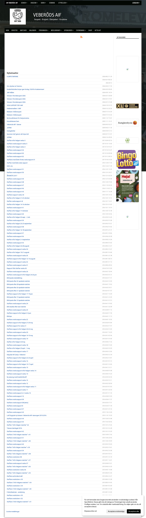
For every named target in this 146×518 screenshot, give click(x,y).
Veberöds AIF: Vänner (14, 124)
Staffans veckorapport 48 (15, 182)
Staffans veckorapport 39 (15, 220)
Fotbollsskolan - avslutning (16, 492)
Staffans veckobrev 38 (14, 457)
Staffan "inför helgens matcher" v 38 (19, 454)
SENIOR (23, 3)
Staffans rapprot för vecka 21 (16, 326)
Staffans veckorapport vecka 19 (17, 339)
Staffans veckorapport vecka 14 (17, 374)
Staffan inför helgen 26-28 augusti (18, 246)
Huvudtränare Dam (13, 121)
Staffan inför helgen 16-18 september (19, 230)
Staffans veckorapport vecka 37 (17, 463)
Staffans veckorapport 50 (15, 172)
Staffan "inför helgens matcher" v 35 (19, 473)
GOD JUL (10, 166)
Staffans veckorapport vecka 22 (17, 319)
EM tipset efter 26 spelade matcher (18, 287)
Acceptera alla (134, 511)
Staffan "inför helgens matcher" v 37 (19, 460)
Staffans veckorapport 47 (15, 185)
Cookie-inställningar (12, 511)
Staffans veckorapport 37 (15, 233)
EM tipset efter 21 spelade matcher (18, 291)
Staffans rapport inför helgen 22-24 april (20, 358)
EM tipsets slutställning (14, 278)
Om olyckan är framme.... (15, 86)
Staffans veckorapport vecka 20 (17, 332)
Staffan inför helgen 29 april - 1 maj (18, 348)
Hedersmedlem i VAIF (14, 108)
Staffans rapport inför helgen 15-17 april (20, 364)
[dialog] (113, 505)
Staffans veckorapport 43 (15, 422)
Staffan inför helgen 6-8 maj (16, 342)
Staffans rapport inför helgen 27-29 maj (20, 323)
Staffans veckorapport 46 (15, 188)
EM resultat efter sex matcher (16, 307)
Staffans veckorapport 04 (15, 150)
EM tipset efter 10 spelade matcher (18, 300)
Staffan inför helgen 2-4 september (18, 239)
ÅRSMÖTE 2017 (12, 176)
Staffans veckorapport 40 (15, 214)
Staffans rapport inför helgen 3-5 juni (19, 313)
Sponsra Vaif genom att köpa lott (18, 134)
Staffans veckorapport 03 (15, 153)
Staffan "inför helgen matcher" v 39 (18, 447)
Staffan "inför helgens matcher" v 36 (19, 466)
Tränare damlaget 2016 (14, 428)
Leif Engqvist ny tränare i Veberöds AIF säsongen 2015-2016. (27, 415)
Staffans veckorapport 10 (15, 396)
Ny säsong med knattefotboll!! (17, 377)
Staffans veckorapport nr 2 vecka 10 (19, 393)
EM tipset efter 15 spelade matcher (18, 297)
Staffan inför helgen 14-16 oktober (18, 204)
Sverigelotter (11, 131)
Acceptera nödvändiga (116, 511)
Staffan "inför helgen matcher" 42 (18, 425)
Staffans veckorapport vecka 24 (17, 303)
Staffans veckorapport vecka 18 (17, 345)
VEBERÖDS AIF (13, 3)
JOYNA (9, 128)
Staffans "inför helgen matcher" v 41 (19, 434)
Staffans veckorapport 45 (15, 191)
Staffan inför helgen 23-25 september (19, 223)
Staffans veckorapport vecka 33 (17, 255)
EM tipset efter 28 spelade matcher (18, 284)
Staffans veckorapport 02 (15, 156)
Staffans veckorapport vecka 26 (17, 271)
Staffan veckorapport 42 (15, 201)
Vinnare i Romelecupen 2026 (16, 96)
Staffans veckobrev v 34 (15, 486)
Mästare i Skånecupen (14, 112)
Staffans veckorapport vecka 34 (17, 249)
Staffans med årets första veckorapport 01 (21, 160)
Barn (43, 3)
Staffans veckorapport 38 (15, 227)
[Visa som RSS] (81, 37)
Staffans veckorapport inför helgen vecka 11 (21, 387)
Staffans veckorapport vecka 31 (17, 265)
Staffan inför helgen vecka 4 (16, 147)
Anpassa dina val (90, 511)
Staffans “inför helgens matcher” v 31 (19, 502)
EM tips (9, 316)
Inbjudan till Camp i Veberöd (16, 355)
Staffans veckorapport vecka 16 (17, 361)
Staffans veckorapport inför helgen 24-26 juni (22, 275)
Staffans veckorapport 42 (15, 431)
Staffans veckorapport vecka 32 (17, 262)
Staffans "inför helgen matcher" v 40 (19, 441)
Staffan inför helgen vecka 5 (16, 140)
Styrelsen (62, 3)
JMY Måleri (10, 92)
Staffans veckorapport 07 (15, 409)
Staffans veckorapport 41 (15, 207)
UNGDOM (33, 3)
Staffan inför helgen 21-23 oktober (18, 198)
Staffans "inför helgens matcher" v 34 (19, 482)
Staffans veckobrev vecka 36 (16, 470)
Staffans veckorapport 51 (15, 169)
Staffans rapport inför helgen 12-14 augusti (21, 259)
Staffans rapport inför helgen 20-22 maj (20, 329)
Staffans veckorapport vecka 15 (17, 367)
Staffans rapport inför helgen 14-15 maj (20, 335)
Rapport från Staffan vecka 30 (17, 268)
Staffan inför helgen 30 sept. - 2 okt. (18, 217)
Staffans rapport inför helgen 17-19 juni (20, 294)
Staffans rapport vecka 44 (15, 195)
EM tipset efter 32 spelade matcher (18, 281)
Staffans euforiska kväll (14, 476)
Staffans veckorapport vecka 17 (17, 351)
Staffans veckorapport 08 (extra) (17, 402)
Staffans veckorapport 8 (15, 406)
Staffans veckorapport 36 (15, 236)
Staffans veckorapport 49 (15, 179)
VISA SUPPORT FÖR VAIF (15, 105)
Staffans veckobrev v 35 (15, 479)
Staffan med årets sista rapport (17, 163)
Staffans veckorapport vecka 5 (17, 144)
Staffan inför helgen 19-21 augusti (18, 252)
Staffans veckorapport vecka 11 (17, 390)
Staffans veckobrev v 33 (15, 495)
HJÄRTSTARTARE (12, 76)
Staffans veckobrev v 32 (15, 498)
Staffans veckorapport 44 (15, 418)
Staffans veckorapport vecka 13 (17, 380)
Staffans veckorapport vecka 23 (17, 310)
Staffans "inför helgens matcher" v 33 (19, 489)
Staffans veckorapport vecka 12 (17, 383)
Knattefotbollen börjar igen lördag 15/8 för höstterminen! (25, 89)
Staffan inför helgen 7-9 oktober (17, 211)
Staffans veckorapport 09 (15, 399)
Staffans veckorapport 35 (15, 243)
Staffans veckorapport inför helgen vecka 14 (21, 371)
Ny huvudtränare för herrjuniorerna (18, 118)
